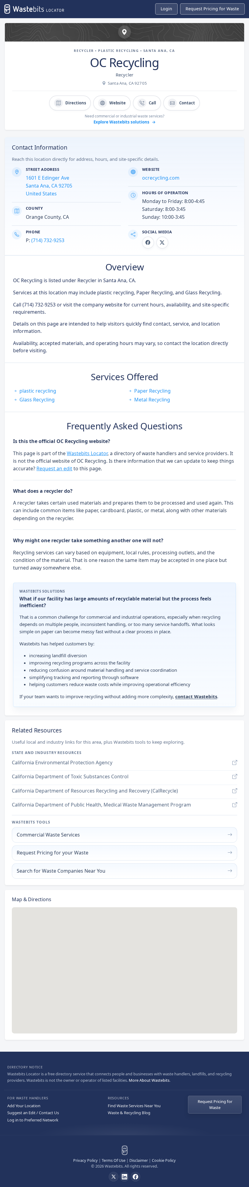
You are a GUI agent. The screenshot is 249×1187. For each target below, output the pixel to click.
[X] (113, 1177)
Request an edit (54, 468)
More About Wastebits (149, 1080)
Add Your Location (23, 1105)
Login (166, 9)
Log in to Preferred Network (32, 1120)
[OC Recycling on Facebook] (148, 243)
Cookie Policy (164, 1160)
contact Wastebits (196, 696)
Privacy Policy (85, 1160)
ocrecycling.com (160, 177)
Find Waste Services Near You (134, 1105)
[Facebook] (135, 1177)
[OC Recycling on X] (162, 243)
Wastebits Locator (87, 453)
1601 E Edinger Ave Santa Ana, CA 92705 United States (49, 185)
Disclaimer (138, 1160)
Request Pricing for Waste (215, 1104)
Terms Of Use (113, 1160)
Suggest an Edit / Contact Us (33, 1112)
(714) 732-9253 (47, 240)
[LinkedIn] (124, 1177)
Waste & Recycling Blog (129, 1112)
